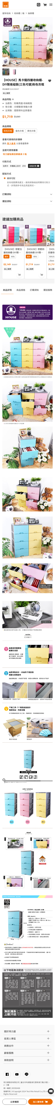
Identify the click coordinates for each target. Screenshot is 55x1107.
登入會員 (11, 143)
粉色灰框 (8, 130)
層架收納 (6, 13)
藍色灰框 (20, 130)
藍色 (6, 256)
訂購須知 (34, 289)
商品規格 (20, 289)
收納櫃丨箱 (19, 13)
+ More (51, 260)
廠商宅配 (11, 178)
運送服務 (47, 289)
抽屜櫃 (31, 13)
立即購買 (14, 1101)
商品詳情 (7, 289)
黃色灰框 (31, 130)
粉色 (13, 256)
